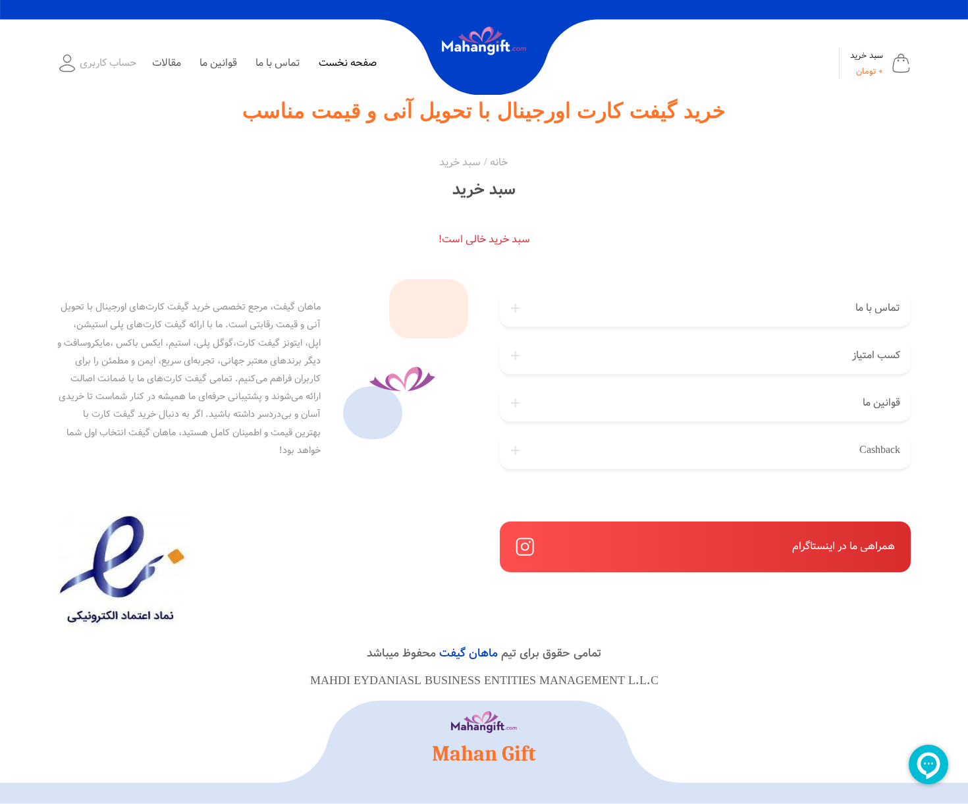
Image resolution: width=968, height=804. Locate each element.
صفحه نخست (348, 63)
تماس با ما (277, 63)
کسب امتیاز (876, 355)
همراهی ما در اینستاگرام (843, 546)
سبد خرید (460, 162)
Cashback (879, 450)
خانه (499, 162)
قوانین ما (218, 63)
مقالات (166, 63)
